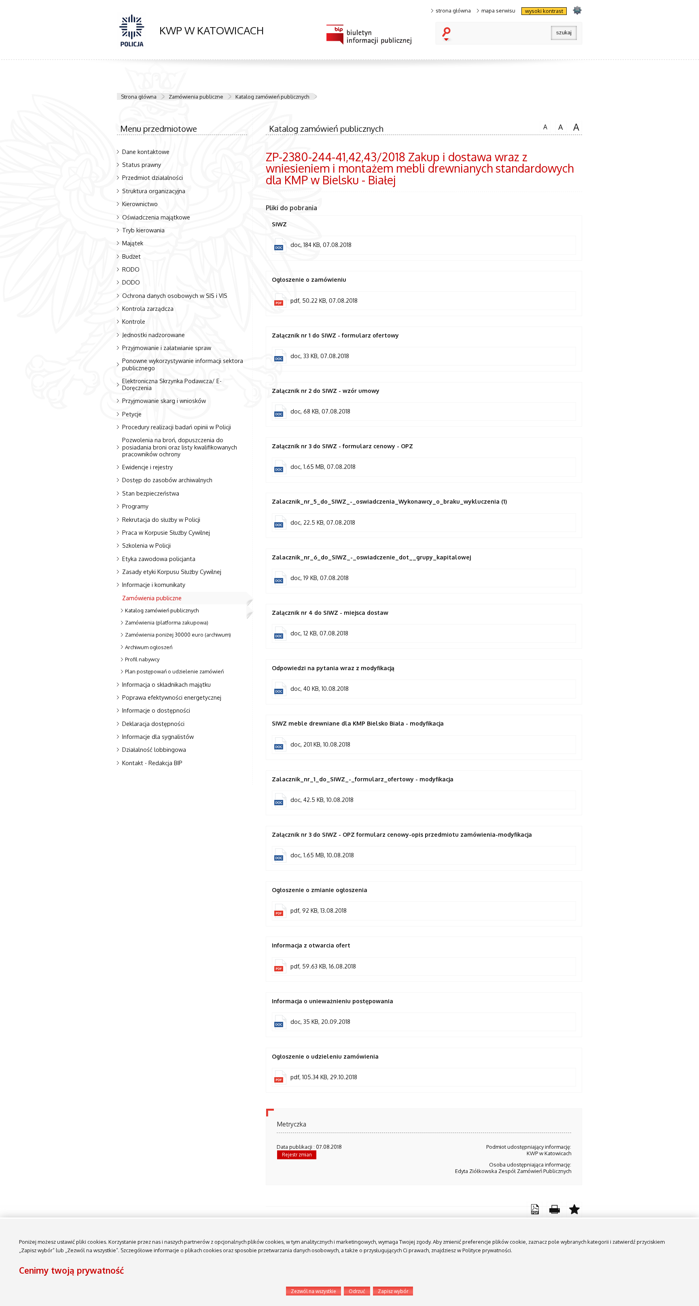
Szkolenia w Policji (146, 545)
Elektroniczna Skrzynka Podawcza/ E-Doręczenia (172, 384)
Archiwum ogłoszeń (148, 647)
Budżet (131, 256)
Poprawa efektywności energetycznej (171, 697)
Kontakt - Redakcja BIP (152, 762)
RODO (131, 269)
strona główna (453, 10)
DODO (131, 282)
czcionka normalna (543, 126)
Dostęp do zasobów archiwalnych (167, 479)
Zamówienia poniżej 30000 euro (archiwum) (178, 634)
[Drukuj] (554, 1209)
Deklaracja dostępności (153, 723)
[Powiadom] (574, 1209)
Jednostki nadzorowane (153, 334)
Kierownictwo (140, 203)
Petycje (132, 414)
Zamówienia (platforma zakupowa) (166, 622)
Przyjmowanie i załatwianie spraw (166, 347)
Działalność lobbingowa (154, 749)
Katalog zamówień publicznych (272, 96)
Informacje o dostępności (156, 710)
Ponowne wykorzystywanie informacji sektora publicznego (182, 364)
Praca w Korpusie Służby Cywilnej (166, 532)
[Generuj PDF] (534, 1209)
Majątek (132, 243)
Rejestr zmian (297, 1155)
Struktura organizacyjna (153, 190)
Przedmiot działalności (152, 177)
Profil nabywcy (142, 659)
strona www (577, 10)
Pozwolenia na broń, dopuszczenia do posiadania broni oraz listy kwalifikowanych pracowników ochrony (179, 446)
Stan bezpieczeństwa (150, 493)
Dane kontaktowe (145, 151)
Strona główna (139, 96)
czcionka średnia (559, 126)
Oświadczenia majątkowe (156, 217)
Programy (135, 506)
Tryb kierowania (143, 230)
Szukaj (448, 35)
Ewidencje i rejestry (147, 466)
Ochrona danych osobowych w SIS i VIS (174, 295)
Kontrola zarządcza (148, 308)
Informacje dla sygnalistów (158, 736)
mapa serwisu (498, 10)
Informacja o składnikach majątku (166, 684)
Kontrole (133, 321)
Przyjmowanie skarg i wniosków (164, 400)
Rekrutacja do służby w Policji (161, 519)
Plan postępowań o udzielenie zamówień (174, 671)
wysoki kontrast (544, 11)
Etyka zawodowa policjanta (158, 558)
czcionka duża (575, 126)
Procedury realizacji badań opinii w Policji (176, 426)
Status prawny (141, 164)
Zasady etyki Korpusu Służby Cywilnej (171, 571)
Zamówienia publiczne (196, 96)
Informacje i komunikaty (153, 584)
